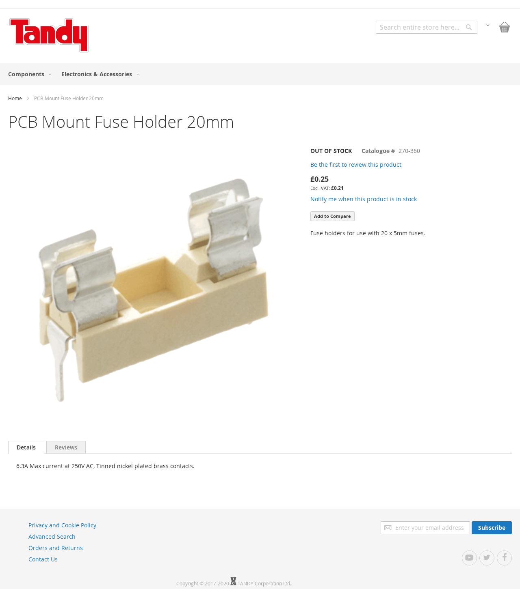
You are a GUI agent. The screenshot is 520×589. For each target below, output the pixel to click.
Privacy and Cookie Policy (62, 525)
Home (15, 98)
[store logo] (48, 35)
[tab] (26, 447)
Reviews (66, 447)
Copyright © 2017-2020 (203, 583)
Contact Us (43, 559)
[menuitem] (27, 74)
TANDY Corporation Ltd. (264, 583)
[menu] (260, 74)
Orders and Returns (55, 548)
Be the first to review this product (355, 164)
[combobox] (426, 27)
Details (26, 447)
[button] (487, 24)
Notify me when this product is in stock (363, 199)
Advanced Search (52, 536)
